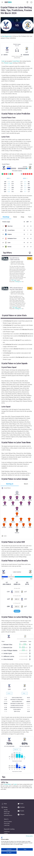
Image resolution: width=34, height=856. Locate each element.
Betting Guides (7, 811)
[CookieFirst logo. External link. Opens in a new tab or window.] (1, 837)
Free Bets (6, 809)
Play (29, 258)
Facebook (22, 807)
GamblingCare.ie (18, 281)
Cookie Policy (6, 825)
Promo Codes (6, 813)
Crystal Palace (16, 61)
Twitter (21, 803)
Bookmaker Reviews (8, 815)
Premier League (8, 63)
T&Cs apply (13, 280)
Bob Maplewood (6, 36)
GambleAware (7, 831)
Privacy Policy (7, 823)
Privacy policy (29, 836)
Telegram (22, 814)
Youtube (22, 810)
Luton (3, 61)
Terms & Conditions (8, 821)
